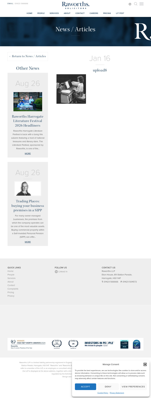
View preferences (133, 386)
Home (29, 13)
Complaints (13, 288)
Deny (108, 386)
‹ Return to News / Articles (27, 56)
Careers (94, 13)
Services (54, 13)
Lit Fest (120, 13)
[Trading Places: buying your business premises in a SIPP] (27, 188)
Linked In (63, 271)
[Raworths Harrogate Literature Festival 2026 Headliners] (27, 101)
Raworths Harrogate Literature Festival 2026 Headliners (28, 121)
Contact (80, 13)
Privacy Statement (117, 393)
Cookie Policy (102, 393)
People (41, 13)
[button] (145, 364)
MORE (28, 153)
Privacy (11, 296)
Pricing (107, 13)
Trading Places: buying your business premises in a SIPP (28, 205)
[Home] (75, 9)
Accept (85, 386)
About (67, 13)
